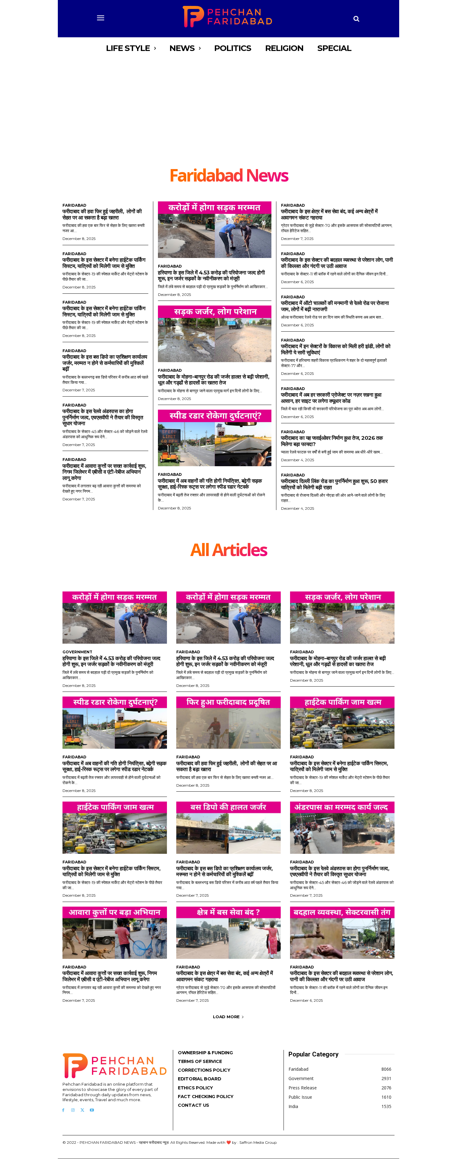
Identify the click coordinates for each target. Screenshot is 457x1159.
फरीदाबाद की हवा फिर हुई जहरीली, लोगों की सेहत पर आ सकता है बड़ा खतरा (101, 214)
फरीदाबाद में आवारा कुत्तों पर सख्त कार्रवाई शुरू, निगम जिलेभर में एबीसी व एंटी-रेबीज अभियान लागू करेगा (104, 472)
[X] (82, 1110)
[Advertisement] (228, 105)
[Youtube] (92, 1110)
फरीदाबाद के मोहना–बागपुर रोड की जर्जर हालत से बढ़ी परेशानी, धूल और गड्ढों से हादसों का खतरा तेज (213, 380)
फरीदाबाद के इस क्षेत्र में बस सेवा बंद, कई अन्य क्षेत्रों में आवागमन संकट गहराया (224, 976)
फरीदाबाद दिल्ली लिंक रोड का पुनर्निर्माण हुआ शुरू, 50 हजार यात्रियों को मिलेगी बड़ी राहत (334, 484)
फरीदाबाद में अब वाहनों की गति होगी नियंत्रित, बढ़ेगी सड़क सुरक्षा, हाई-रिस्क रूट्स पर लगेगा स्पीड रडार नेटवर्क (210, 484)
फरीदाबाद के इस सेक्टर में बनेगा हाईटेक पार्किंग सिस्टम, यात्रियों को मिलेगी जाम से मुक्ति (103, 263)
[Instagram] (73, 1110)
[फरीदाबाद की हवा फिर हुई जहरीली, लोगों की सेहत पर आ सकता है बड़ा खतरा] (228, 723)
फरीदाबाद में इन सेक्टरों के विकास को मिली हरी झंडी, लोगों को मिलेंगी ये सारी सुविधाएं (335, 349)
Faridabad (74, 205)
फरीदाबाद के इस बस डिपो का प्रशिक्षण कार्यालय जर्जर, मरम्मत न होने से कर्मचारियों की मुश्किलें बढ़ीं (104, 363)
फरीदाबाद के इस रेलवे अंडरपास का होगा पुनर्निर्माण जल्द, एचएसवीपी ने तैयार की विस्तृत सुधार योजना (102, 417)
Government (77, 652)
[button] (356, 18)
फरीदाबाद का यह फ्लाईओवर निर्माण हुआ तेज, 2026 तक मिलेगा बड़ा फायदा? (332, 441)
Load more (226, 1016)
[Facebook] (63, 1110)
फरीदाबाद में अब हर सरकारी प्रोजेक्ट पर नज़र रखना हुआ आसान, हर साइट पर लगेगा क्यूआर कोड (331, 398)
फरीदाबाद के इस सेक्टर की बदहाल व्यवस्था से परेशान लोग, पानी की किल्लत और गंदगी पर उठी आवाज (337, 263)
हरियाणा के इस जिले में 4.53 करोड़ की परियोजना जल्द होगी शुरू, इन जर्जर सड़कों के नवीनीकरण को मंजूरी (211, 275)
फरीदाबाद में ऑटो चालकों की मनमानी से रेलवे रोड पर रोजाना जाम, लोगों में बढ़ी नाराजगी (335, 306)
